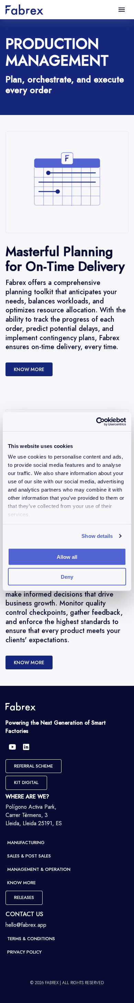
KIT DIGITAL (26, 782)
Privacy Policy (24, 952)
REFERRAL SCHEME (33, 766)
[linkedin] (26, 747)
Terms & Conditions (31, 938)
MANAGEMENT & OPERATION (38, 869)
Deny (67, 577)
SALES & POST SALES (29, 856)
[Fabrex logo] (20, 706)
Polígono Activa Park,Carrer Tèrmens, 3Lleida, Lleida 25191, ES (33, 815)
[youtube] (12, 747)
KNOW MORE (29, 369)
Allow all (67, 557)
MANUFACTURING (26, 842)
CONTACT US (24, 914)
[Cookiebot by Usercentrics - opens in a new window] (96, 421)
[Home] (24, 9)
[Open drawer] (122, 9)
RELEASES (24, 897)
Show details (97, 536)
